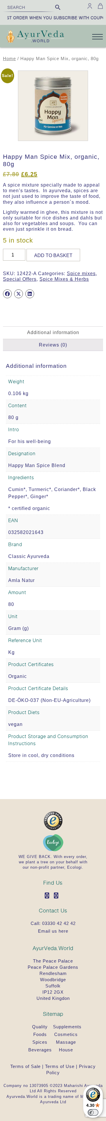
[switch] (93, 1112)
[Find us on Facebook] (48, 896)
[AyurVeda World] (35, 37)
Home (9, 58)
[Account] (89, 6)
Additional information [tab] (53, 332)
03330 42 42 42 (59, 923)
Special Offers (20, 279)
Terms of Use (59, 1066)
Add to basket (53, 255)
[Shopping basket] (99, 6)
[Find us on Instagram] (58, 896)
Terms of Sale (25, 1066)
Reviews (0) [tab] (53, 344)
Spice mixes (81, 273)
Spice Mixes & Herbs (64, 279)
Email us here (53, 931)
